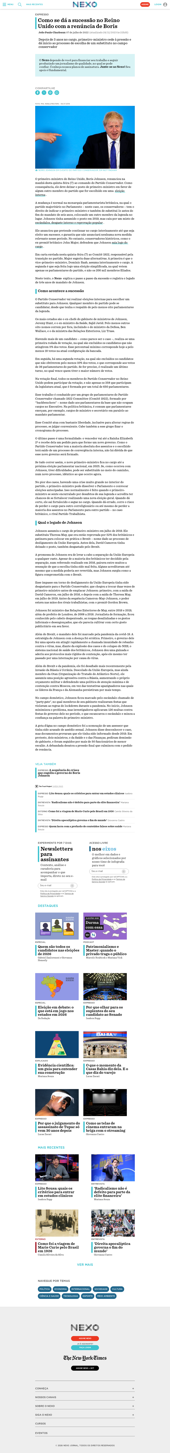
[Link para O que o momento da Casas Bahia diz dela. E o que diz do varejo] (105, 1044)
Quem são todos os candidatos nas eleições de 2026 (58, 950)
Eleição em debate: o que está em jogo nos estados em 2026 (56, 1011)
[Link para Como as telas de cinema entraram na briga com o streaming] (105, 1102)
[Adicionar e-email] (72, 886)
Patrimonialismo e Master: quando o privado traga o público (106, 950)
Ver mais (85, 1264)
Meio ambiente (106, 1296)
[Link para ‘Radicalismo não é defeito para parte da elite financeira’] (113, 1167)
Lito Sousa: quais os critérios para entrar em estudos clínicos (86, 793)
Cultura (117, 1289)
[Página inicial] (85, 4)
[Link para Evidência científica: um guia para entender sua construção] (57, 1044)
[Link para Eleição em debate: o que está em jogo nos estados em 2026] (57, 986)
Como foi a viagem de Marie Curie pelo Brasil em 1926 (81, 811)
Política (45, 1289)
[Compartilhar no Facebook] (37, 92)
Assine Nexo (85, 1338)
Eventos (41, 1433)
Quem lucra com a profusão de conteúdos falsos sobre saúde (85, 826)
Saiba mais (57, 786)
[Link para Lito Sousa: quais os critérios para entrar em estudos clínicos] (57, 1167)
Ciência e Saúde (49, 1296)
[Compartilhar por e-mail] (50, 92)
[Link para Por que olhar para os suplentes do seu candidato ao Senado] (105, 986)
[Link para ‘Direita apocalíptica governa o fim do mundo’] (113, 1223)
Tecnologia (70, 1296)
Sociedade (100, 1289)
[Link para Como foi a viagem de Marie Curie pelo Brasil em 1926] (57, 1223)
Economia (60, 1289)
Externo (43, 811)
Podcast (88, 942)
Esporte (88, 1296)
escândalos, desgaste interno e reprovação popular (69, 222)
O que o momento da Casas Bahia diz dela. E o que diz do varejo (107, 1068)
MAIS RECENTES (34, 4)
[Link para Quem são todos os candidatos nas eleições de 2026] (57, 926)
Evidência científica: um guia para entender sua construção (57, 1068)
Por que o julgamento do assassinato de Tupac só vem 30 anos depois (59, 1126)
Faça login (85, 1347)
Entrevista (44, 802)
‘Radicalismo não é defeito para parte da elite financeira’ (85, 802)
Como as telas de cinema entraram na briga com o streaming (105, 1126)
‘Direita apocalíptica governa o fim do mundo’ (79, 820)
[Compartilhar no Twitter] (44, 92)
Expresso (43, 793)
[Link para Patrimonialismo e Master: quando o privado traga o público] (105, 926)
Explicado (41, 1061)
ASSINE (145, 4)
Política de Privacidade (50, 893)
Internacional (80, 1289)
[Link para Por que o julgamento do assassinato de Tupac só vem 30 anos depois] (57, 1102)
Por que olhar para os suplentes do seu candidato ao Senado (104, 1011)
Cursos (40, 1423)
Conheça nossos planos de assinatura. (74, 66)
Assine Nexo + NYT (85, 1368)
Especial (40, 942)
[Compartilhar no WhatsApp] (56, 92)
